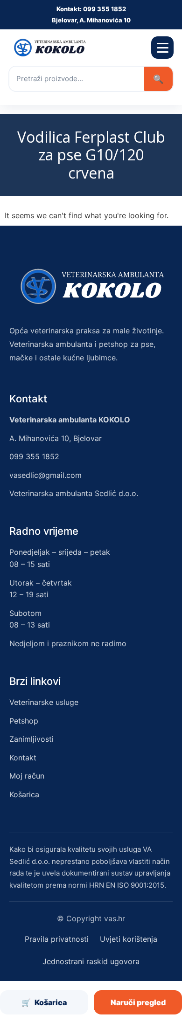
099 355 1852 (34, 456)
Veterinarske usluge (43, 702)
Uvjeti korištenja (128, 939)
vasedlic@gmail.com (45, 475)
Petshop (23, 720)
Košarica (24, 794)
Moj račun (26, 775)
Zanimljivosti (31, 739)
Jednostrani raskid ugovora (91, 961)
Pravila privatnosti (57, 939)
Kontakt (22, 757)
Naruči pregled (138, 1002)
